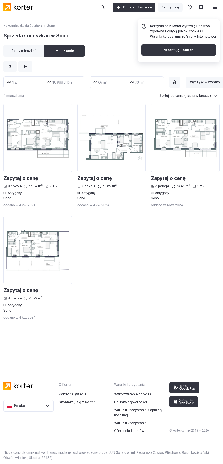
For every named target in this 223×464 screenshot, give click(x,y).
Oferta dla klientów (129, 431)
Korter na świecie (72, 394)
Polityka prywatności (130, 402)
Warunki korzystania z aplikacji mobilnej (138, 412)
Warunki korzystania (130, 423)
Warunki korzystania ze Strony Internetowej (183, 36)
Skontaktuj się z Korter (77, 402)
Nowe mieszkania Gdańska (22, 25)
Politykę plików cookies (183, 31)
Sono (51, 25)
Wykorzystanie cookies (132, 394)
